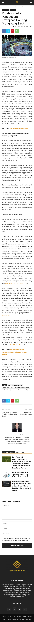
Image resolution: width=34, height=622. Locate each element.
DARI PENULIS (20, 452)
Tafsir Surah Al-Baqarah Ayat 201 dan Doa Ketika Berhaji (9, 414)
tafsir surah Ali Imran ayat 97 (19, 390)
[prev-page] (3, 495)
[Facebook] (4, 31)
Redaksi (10, 616)
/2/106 (16, 283)
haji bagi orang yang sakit (15, 385)
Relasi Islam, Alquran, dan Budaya (26, 413)
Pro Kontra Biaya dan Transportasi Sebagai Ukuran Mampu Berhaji (14, 352)
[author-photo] (17, 432)
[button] (31, 2)
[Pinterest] (12, 31)
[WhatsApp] (17, 31)
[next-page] (6, 495)
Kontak (30, 616)
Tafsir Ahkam (21, 7)
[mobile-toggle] (3, 2)
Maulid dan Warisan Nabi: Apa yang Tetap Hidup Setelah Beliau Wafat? (21, 475)
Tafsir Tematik (12, 7)
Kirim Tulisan (17, 616)
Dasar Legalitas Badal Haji (19, 128)
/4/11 (17, 345)
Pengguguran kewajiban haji (21, 387)
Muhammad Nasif (11, 26)
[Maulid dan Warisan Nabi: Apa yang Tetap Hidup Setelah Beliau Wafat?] (6, 474)
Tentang (4, 616)
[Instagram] (14, 609)
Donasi (25, 616)
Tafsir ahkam (6, 390)
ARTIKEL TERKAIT (8, 452)
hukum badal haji (7, 387)
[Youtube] (25, 609)
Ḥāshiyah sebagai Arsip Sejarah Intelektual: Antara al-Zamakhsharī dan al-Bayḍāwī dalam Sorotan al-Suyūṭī (21, 486)
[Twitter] (8, 31)
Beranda (4, 7)
